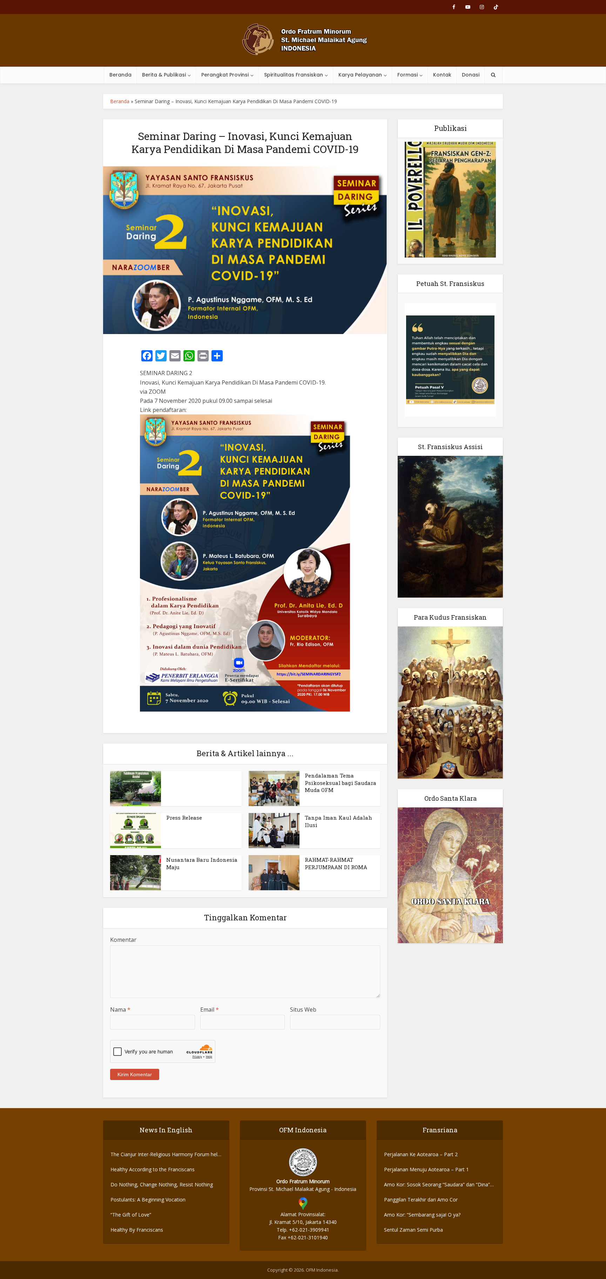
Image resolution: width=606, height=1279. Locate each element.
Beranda (120, 74)
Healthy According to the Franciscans (152, 1169)
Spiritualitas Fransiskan (293, 74)
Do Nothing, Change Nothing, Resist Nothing (161, 1184)
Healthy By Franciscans (136, 1229)
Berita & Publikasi (164, 74)
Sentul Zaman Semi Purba (413, 1229)
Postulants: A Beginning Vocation (148, 1199)
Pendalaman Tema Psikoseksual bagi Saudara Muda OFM (340, 782)
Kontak (442, 74)
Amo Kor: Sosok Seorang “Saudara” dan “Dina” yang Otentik (437, 1184)
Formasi (407, 74)
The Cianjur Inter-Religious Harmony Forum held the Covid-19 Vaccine (165, 1154)
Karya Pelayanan (360, 74)
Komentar (123, 940)
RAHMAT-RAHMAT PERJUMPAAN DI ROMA (336, 863)
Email (209, 1009)
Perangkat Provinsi (225, 74)
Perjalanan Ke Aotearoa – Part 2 (421, 1154)
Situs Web (303, 1009)
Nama (120, 1009)
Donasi (470, 74)
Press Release (184, 817)
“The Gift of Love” (130, 1214)
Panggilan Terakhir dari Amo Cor (421, 1199)
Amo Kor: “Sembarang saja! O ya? (422, 1214)
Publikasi (450, 128)
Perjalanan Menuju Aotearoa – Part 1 (426, 1169)
